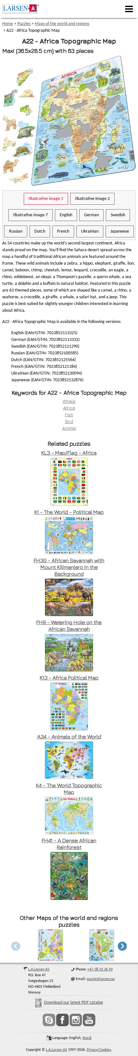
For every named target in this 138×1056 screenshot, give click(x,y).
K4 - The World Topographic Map (69, 788)
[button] (122, 946)
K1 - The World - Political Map (69, 512)
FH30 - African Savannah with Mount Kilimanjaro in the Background (69, 567)
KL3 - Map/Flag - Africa (69, 453)
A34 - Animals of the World (69, 736)
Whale (69, 401)
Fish (69, 414)
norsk (86, 1038)
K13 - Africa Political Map (69, 677)
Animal (69, 428)
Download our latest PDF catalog (73, 1003)
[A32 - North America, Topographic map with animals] (101, 959)
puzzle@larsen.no (101, 979)
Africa (69, 407)
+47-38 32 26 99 (100, 969)
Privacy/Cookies (99, 1050)
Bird (69, 421)
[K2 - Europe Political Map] (50, 959)
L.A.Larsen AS (38, 969)
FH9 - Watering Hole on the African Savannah (69, 625)
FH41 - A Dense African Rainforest (69, 843)
